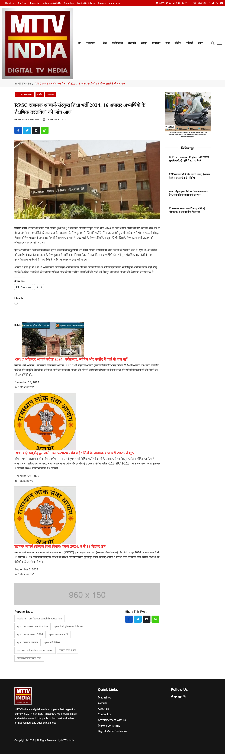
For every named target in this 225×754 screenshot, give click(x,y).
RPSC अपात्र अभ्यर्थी (58, 634)
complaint (69, 3)
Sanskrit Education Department (35, 650)
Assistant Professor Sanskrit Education (39, 618)
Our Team (22, 3)
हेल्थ (168, 43)
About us (9, 3)
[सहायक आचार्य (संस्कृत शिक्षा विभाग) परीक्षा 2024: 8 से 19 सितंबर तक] (45, 515)
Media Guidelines (86, 3)
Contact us (105, 714)
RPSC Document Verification (32, 626)
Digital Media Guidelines (112, 731)
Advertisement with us (112, 720)
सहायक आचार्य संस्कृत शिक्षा (29, 658)
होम (79, 43)
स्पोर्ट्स (189, 43)
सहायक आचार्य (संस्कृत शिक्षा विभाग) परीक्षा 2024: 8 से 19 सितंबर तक (59, 546)
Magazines (114, 3)
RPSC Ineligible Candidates (68, 626)
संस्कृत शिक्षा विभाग (67, 650)
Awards (102, 3)
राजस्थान (91, 43)
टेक (105, 43)
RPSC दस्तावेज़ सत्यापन (27, 642)
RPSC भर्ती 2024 (52, 642)
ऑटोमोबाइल (117, 43)
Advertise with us (52, 3)
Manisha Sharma (29, 119)
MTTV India (24, 83)
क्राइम (144, 43)
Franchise (35, 3)
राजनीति (132, 43)
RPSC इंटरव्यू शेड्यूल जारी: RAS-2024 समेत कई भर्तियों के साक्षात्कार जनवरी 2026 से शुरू (74, 453)
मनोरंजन (156, 43)
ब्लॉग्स (200, 43)
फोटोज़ (178, 43)
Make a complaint (109, 725)
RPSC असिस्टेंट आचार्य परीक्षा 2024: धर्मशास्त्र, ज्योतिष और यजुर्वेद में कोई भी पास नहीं (70, 359)
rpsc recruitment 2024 (30, 634)
